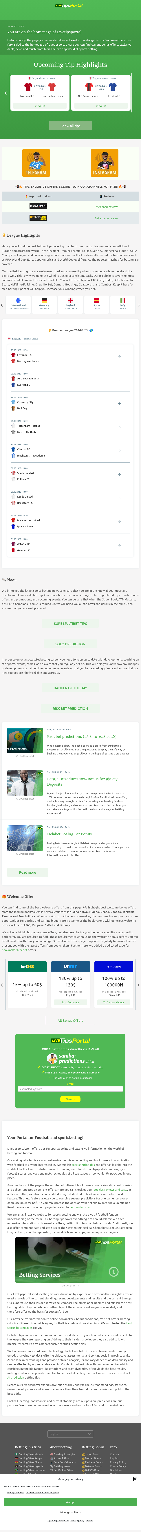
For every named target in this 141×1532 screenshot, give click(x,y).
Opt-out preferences (58, 1520)
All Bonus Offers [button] (70, 1020)
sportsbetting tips (83, 1164)
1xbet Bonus (92, 1454)
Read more (27, 872)
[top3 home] (38, 219)
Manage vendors (15, 1492)
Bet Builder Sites (63, 1470)
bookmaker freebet (14, 950)
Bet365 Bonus (93, 1470)
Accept (70, 1502)
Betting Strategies (64, 1454)
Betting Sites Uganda (31, 1466)
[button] (135, 1479)
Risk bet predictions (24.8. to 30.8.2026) (81, 736)
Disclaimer (116, 1470)
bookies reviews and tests (110, 1189)
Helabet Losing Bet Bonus (69, 834)
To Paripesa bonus (113, 1002)
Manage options (70, 1512)
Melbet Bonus (93, 1458)
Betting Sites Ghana (30, 1462)
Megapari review (107, 206)
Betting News (62, 1466)
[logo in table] (38, 208)
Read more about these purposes (42, 1492)
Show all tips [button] (70, 125)
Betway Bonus (93, 1466)
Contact (114, 1454)
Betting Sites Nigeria (31, 1454)
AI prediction (15, 1377)
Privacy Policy (118, 1462)
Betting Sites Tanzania (32, 1470)
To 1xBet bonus (70, 1002)
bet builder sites (80, 1207)
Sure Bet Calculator (65, 1462)
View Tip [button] (40, 105)
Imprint (89, 1520)
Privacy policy (77, 1520)
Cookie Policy (118, 1466)
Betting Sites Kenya (30, 1458)
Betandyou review (106, 218)
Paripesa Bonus (94, 1462)
